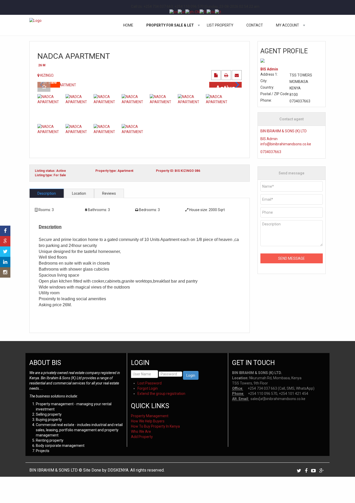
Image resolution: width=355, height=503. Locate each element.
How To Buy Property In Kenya (155, 426)
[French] (203, 12)
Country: (267, 87)
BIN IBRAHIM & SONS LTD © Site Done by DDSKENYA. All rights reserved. (97, 470)
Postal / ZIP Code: (275, 94)
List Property (220, 25)
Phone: (266, 100)
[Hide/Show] (4, 221)
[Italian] (218, 12)
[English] (173, 12)
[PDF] (216, 75)
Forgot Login (147, 388)
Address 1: (269, 74)
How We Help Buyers (148, 421)
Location (79, 193)
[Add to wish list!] (43, 87)
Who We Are (141, 431)
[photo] (139, 84)
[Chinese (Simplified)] (192, 12)
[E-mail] (237, 75)
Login (190, 375)
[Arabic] (181, 12)
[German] (211, 12)
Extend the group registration (161, 393)
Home (128, 25)
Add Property (142, 437)
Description (46, 193)
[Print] (226, 75)
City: (263, 81)
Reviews (109, 193)
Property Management (149, 416)
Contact (254, 25)
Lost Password (149, 383)
